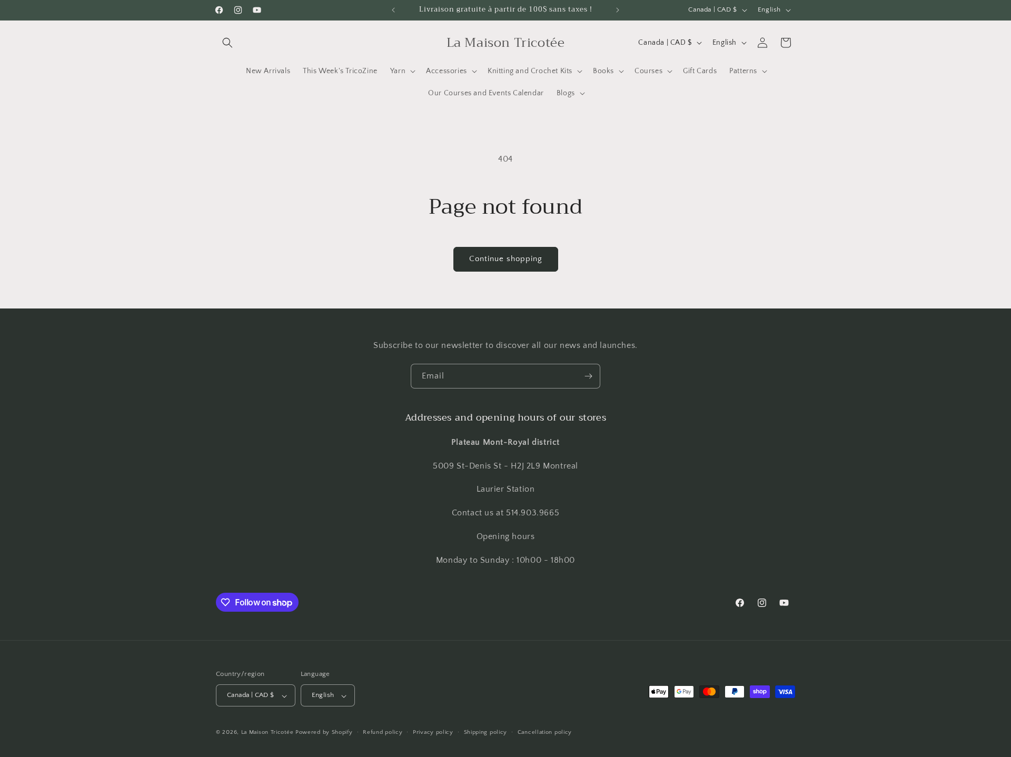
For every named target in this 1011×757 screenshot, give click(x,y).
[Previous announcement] (393, 10)
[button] (227, 42)
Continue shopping (505, 258)
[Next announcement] (617, 10)
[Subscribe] (588, 376)
